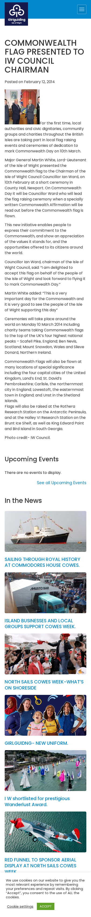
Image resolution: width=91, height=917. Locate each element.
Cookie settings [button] (20, 906)
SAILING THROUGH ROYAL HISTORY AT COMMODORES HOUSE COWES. (42, 562)
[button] (82, 9)
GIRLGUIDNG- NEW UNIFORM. (36, 743)
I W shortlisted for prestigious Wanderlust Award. (37, 801)
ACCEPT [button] (46, 906)
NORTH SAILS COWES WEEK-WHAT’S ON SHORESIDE (44, 685)
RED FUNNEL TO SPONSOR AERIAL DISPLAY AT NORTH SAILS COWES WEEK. (40, 866)
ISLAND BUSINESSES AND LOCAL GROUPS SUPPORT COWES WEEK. (40, 624)
